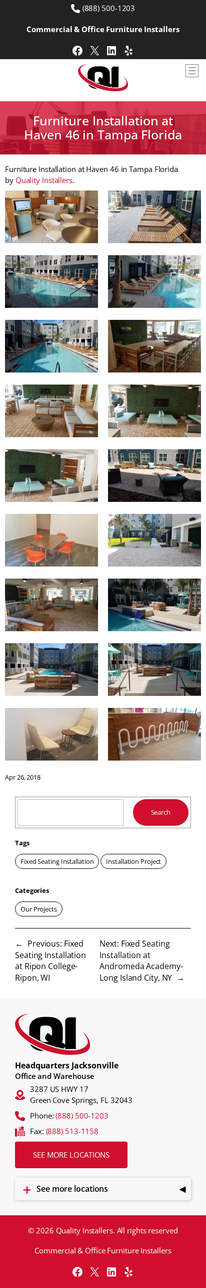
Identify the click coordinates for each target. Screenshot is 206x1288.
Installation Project (133, 861)
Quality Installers (44, 180)
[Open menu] (192, 70)
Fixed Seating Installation (57, 861)
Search (160, 812)
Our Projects (38, 908)
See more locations (71, 1155)
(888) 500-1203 (109, 8)
